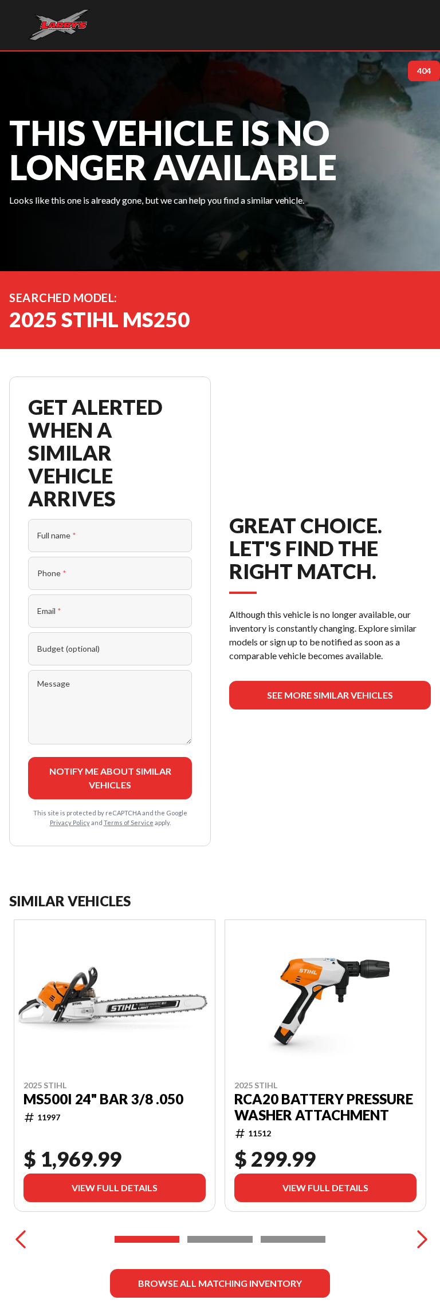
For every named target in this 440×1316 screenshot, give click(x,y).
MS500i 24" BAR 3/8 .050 (103, 1099)
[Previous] (20, 1239)
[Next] (419, 1239)
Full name (56, 535)
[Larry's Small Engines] (59, 25)
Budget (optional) (68, 648)
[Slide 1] (147, 1239)
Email (49, 611)
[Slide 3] (293, 1239)
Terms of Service (129, 822)
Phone (51, 573)
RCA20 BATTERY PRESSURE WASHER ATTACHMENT (323, 1107)
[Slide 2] (219, 1239)
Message (53, 683)
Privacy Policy (70, 822)
